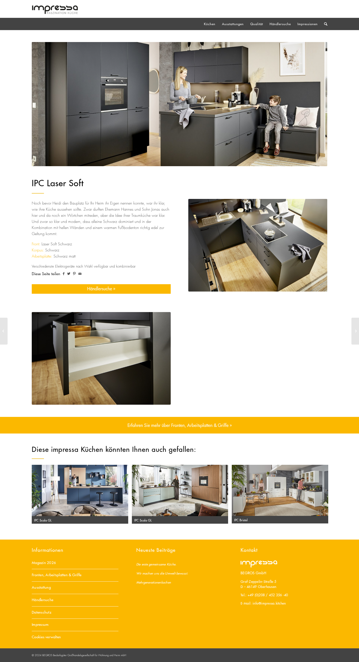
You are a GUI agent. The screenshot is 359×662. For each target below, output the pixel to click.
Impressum (40, 624)
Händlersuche (42, 599)
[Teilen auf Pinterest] (74, 274)
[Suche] (324, 24)
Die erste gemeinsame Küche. (156, 564)
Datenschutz (41, 612)
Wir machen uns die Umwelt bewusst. (162, 573)
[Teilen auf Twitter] (68, 274)
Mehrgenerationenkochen (153, 582)
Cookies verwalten (46, 637)
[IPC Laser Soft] (4, 331)
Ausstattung (41, 587)
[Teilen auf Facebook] (63, 274)
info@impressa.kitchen (269, 603)
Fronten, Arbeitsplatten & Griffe (56, 575)
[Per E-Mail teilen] (80, 274)
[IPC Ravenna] (355, 331)
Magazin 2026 (44, 562)
